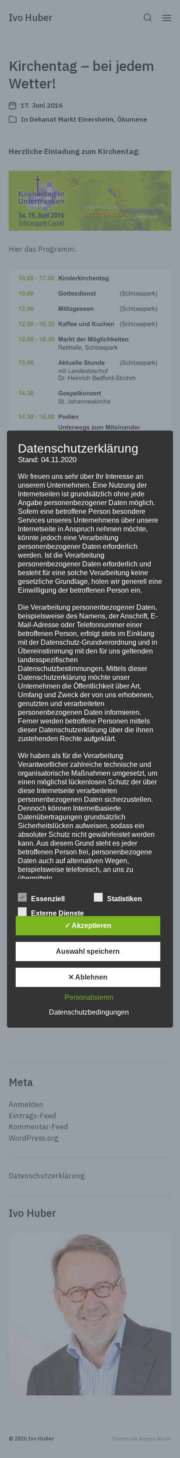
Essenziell (48, 899)
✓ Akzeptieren (88, 925)
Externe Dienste (57, 913)
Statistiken (124, 899)
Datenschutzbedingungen (89, 1012)
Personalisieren (89, 997)
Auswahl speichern (88, 951)
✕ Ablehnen (87, 977)
